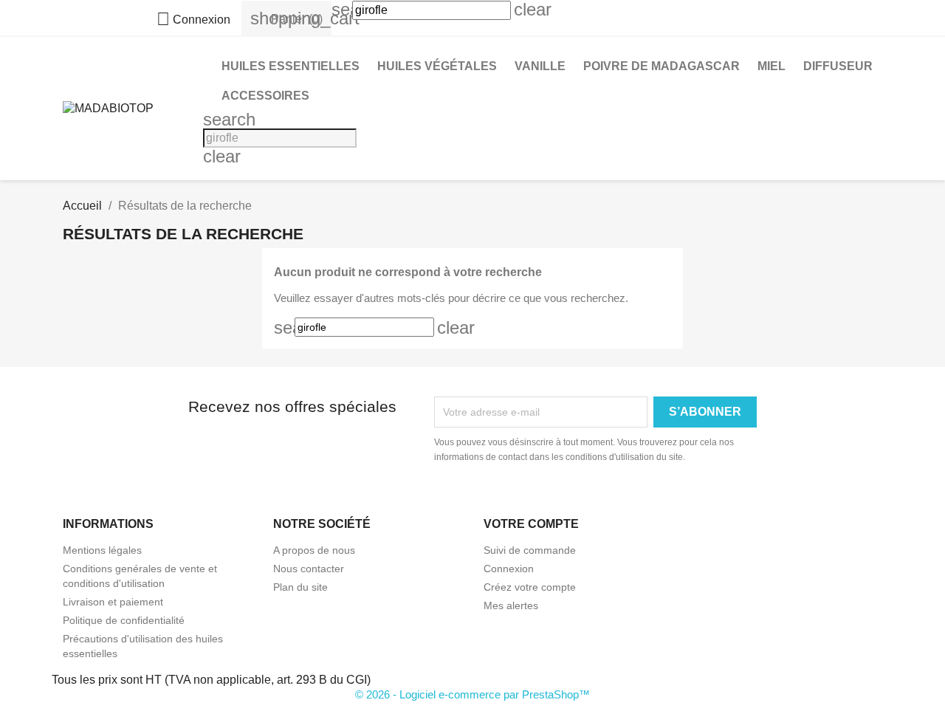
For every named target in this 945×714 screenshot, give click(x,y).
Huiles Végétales (437, 66)
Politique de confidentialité (124, 620)
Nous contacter (308, 568)
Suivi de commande (530, 550)
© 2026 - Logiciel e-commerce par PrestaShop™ (472, 694)
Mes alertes (511, 605)
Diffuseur (838, 66)
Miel (771, 66)
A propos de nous (314, 550)
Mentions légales (102, 550)
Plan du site (300, 587)
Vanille (540, 66)
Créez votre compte (530, 587)
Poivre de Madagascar (661, 66)
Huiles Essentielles (290, 66)
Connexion (509, 568)
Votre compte (531, 524)
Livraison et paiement (113, 602)
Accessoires (265, 95)
